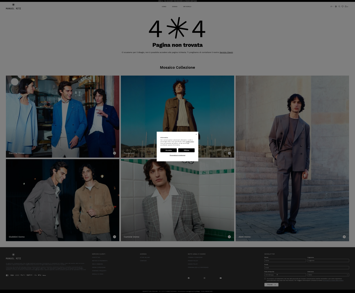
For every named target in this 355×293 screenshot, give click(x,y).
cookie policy (190, 141)
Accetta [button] (168, 150)
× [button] (196, 134)
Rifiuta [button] (186, 150)
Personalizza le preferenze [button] (177, 155)
